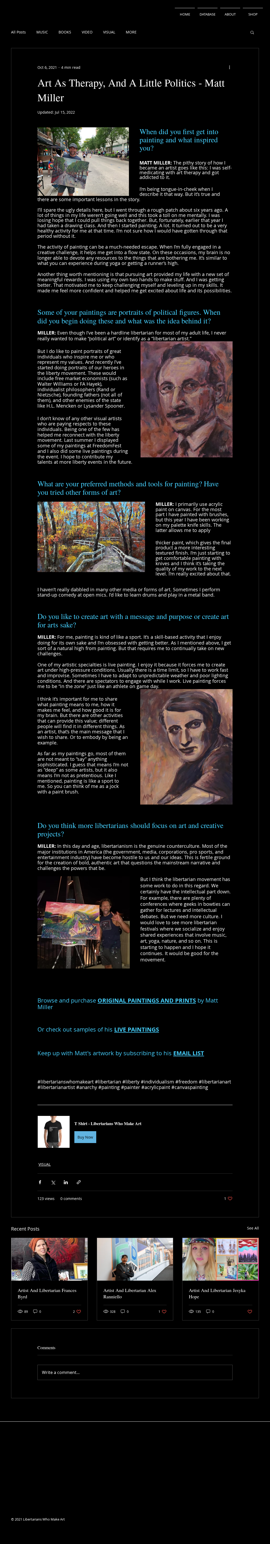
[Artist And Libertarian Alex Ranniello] (135, 1259)
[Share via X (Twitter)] (52, 1182)
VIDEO (87, 32)
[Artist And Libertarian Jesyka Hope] (220, 1259)
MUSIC (42, 32)
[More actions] (229, 67)
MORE (131, 32)
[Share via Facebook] (39, 1182)
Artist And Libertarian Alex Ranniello (129, 1293)
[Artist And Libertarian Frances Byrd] (49, 1259)
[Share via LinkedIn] (65, 1182)
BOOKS (65, 32)
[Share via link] (78, 1182)
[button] (252, 32)
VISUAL (109, 32)
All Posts (18, 32)
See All (253, 1228)
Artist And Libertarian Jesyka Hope (217, 1293)
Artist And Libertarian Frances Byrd (47, 1293)
